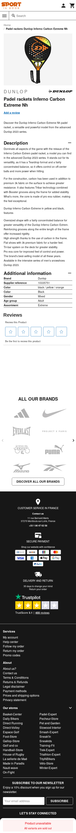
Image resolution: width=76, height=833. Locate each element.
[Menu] (4, 15)
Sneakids (45, 741)
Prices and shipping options (21, 695)
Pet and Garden (49, 723)
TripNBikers (47, 759)
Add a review (12, 112)
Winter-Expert (48, 768)
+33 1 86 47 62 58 (38, 525)
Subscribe (59, 801)
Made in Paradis (13, 763)
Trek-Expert (46, 750)
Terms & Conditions (16, 677)
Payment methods (15, 691)
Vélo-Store (46, 763)
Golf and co (10, 745)
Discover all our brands (38, 481)
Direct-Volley (11, 727)
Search (21, 16)
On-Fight (8, 772)
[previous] (2, 440)
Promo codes (11, 655)
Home (7, 25)
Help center (10, 642)
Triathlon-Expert (49, 754)
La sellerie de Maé (15, 759)
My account (10, 637)
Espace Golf (11, 732)
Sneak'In (45, 736)
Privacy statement (14, 700)
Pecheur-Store (48, 718)
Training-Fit (46, 745)
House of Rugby (13, 754)
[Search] (13, 15)
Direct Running (13, 723)
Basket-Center (12, 714)
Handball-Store (13, 750)
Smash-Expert (48, 732)
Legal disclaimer (14, 686)
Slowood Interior (50, 727)
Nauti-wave (10, 768)
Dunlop (16, 91)
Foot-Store (10, 736)
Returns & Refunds (15, 682)
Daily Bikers (11, 718)
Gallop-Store (11, 741)
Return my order (13, 651)
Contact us (38, 513)
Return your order (38, 589)
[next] (73, 440)
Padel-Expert (48, 714)
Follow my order (13, 646)
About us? (9, 668)
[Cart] (72, 6)
